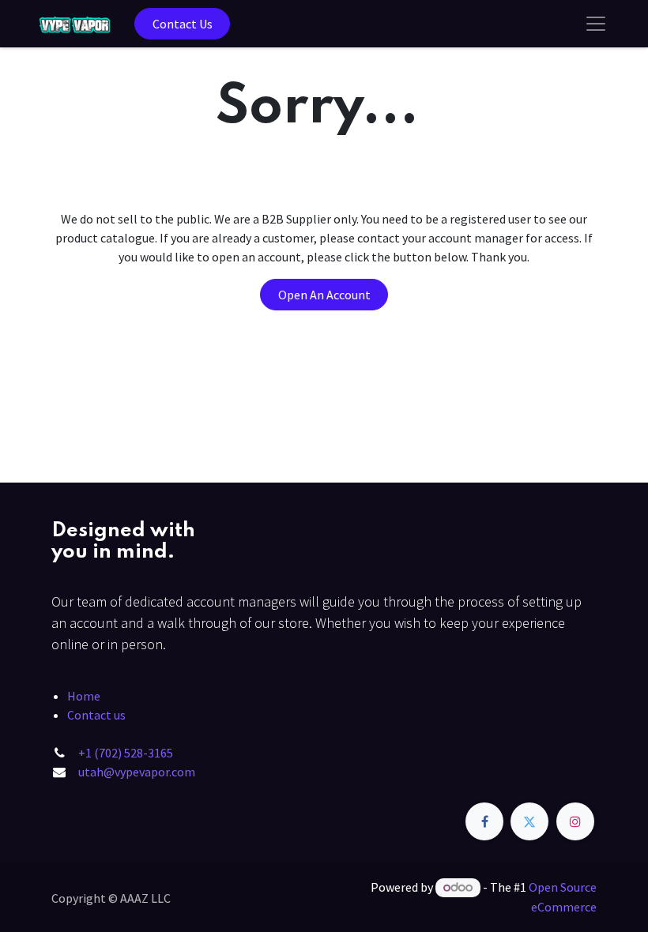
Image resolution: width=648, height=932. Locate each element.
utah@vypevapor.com (136, 772)
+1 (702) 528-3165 (125, 753)
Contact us (96, 715)
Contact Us (183, 24)
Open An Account (324, 295)
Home (83, 696)
